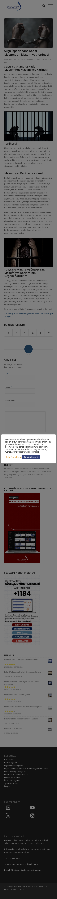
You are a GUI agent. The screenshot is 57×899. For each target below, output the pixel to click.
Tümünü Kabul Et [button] (31, 457)
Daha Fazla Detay (14, 457)
